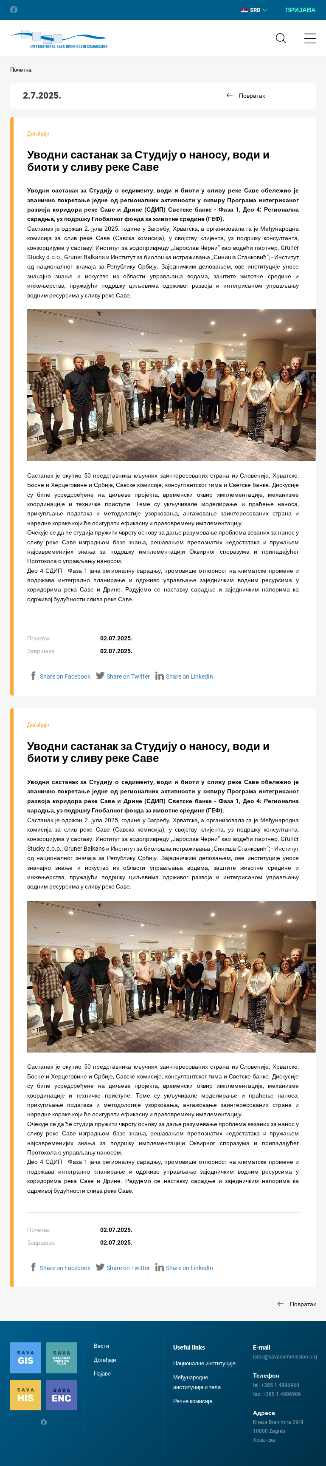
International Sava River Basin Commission (58, 39)
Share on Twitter (128, 676)
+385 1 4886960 (280, 1385)
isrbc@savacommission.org (285, 1357)
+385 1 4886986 (282, 1394)
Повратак (252, 95)
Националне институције (204, 1363)
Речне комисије (192, 1401)
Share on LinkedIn (189, 676)
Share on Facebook (65, 676)
